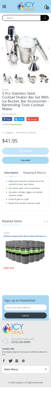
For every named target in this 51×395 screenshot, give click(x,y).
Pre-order (25, 160)
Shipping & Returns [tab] (34, 172)
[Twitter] (10, 361)
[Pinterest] (23, 361)
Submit (25, 315)
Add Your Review (9, 114)
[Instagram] (16, 361)
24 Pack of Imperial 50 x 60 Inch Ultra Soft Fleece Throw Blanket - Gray (25, 236)
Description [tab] (11, 172)
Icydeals (5, 90)
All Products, (22, 132)
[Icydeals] (25, 6)
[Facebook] (3, 361)
